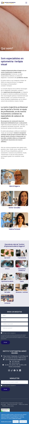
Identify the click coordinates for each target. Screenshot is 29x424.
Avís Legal (3, 404)
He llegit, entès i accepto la (14, 333)
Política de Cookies (16, 418)
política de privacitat (20, 333)
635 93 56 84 (16, 363)
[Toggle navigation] (26, 3)
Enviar (5, 342)
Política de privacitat (12, 404)
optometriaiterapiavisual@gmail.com (15, 359)
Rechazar (15, 421)
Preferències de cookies (8, 406)
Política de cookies (23, 404)
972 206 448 (15, 361)
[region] (14, 418)
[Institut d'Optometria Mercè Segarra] (8, 2)
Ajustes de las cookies (6, 421)
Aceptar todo (23, 421)
